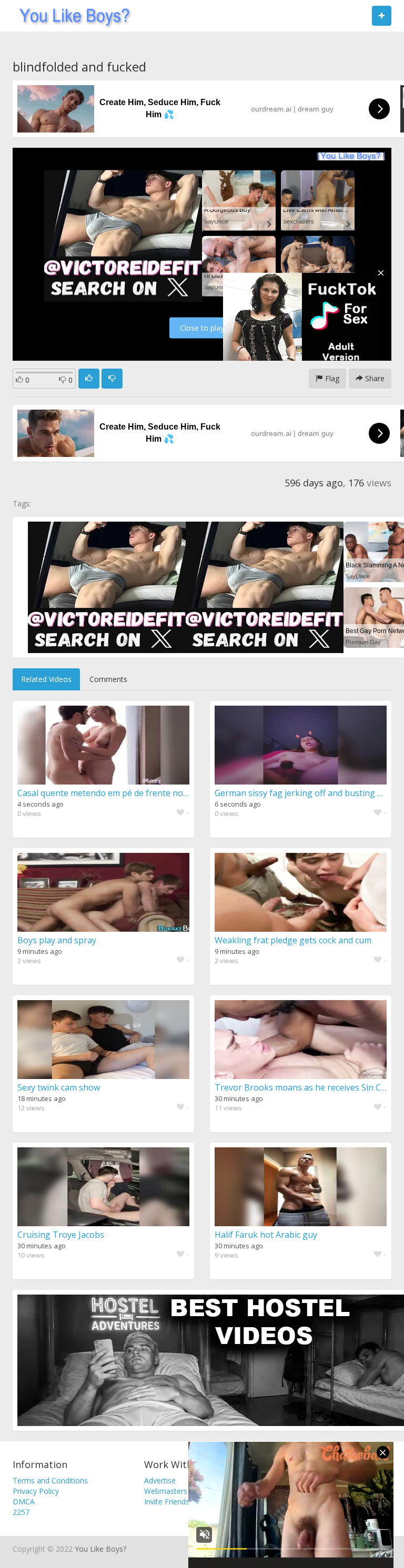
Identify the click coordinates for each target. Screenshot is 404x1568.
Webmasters (165, 1491)
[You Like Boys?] (71, 16)
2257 (21, 1512)
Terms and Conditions (50, 1480)
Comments (108, 679)
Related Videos (46, 679)
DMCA (24, 1501)
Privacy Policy (36, 1491)
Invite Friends (166, 1501)
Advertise (160, 1480)
